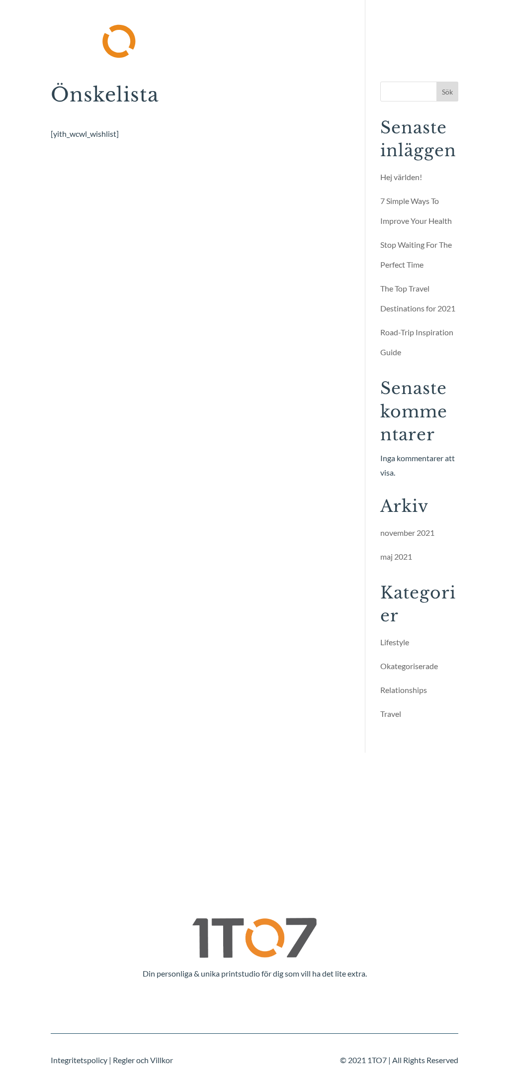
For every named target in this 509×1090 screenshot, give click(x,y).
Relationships (403, 689)
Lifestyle (394, 642)
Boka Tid (355, 26)
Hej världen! (401, 177)
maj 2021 (396, 556)
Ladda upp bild (293, 26)
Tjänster (220, 26)
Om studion (410, 26)
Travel (390, 713)
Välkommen (164, 26)
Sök (447, 92)
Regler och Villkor (143, 1060)
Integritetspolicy (79, 1060)
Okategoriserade (409, 666)
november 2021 (407, 532)
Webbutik (159, 56)
